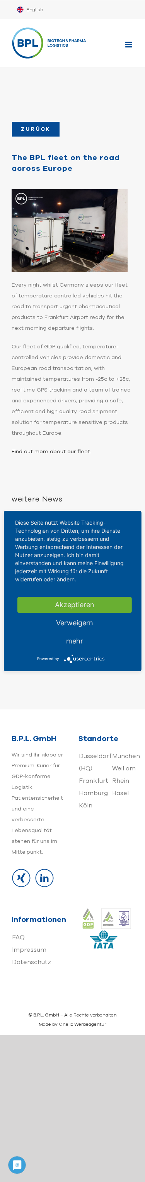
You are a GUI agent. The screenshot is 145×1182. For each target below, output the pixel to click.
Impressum (29, 950)
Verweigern (74, 623)
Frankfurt (93, 781)
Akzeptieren (74, 605)
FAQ (18, 937)
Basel (120, 793)
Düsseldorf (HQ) (95, 762)
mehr (74, 641)
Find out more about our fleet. (52, 451)
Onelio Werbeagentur (82, 1024)
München (126, 756)
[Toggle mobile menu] (129, 45)
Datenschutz (31, 962)
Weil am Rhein (124, 774)
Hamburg (93, 793)
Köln (85, 805)
